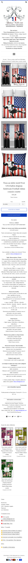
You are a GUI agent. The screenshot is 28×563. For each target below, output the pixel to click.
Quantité (23, 201)
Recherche (3, 502)
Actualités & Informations (9, 547)
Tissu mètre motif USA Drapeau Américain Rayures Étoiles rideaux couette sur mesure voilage (7, 451)
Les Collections (5, 510)
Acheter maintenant (14, 215)
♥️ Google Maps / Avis (6, 523)
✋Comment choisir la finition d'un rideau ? (11, 530)
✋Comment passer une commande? (10, 532)
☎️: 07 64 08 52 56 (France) (8, 520)
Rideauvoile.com (16, 555)
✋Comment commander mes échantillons (11, 537)
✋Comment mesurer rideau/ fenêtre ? (10, 534)
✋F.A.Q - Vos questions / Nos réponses (11, 540)
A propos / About (5, 504)
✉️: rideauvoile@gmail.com (8, 518)
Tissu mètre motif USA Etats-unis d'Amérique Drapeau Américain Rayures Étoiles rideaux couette (21, 451)
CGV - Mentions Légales (7, 506)
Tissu (12, 201)
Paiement (3, 508)
